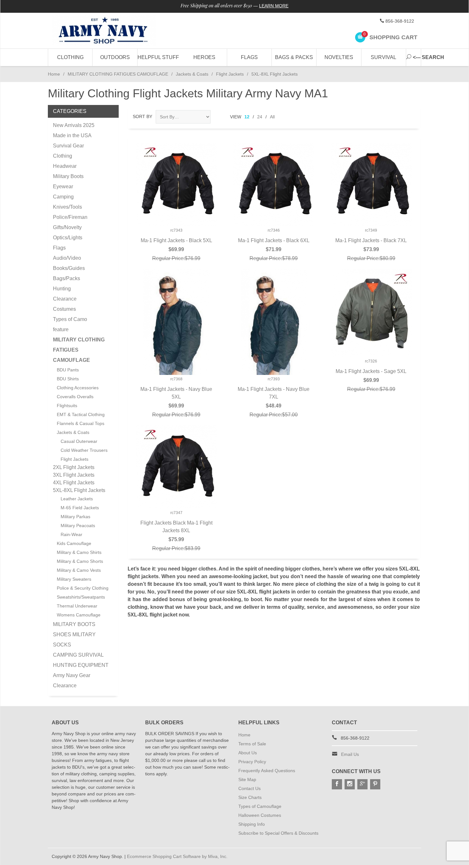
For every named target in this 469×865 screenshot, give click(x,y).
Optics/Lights (67, 237)
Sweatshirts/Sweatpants (81, 597)
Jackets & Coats (192, 74)
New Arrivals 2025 (73, 125)
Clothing (70, 57)
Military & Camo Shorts (80, 561)
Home (54, 74)
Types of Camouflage (259, 806)
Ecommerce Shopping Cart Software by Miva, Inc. (177, 856)
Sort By (142, 116)
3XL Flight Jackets (73, 475)
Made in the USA (72, 135)
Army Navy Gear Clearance (71, 680)
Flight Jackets (230, 74)
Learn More (273, 5)
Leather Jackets (77, 498)
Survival (383, 57)
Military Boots (68, 176)
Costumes (64, 309)
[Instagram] (350, 784)
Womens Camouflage (78, 614)
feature (61, 329)
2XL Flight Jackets (73, 467)
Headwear (65, 166)
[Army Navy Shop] (110, 31)
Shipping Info (251, 824)
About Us (247, 752)
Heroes (204, 57)
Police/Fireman (70, 217)
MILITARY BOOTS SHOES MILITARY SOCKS (74, 634)
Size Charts (250, 797)
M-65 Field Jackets (80, 507)
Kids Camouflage (74, 543)
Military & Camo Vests (79, 570)
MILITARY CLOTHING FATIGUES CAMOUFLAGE (118, 74)
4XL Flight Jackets (73, 482)
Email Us (350, 754)
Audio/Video (67, 258)
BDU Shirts (68, 378)
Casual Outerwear (79, 441)
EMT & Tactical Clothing (81, 414)
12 (246, 116)
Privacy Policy (252, 761)
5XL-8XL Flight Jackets (79, 490)
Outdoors (115, 57)
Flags (249, 57)
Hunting (62, 288)
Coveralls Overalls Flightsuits (75, 401)
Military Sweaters (74, 579)
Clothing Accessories (78, 387)
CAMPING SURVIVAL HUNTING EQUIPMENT (80, 660)
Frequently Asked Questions (266, 770)
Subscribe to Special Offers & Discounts (278, 833)
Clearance (65, 299)
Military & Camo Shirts (79, 552)
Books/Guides (69, 268)
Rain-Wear (71, 534)
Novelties (338, 57)
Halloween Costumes (259, 815)
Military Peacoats (78, 525)
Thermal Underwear (77, 605)
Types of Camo (70, 319)
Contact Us (249, 788)
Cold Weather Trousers (84, 450)
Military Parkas (75, 516)
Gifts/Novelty (67, 227)
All (272, 116)
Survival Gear (68, 145)
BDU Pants (68, 369)
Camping (63, 196)
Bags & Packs (294, 57)
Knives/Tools (67, 207)
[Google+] (362, 784)
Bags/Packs (66, 278)
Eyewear (63, 186)
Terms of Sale (252, 743)
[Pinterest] (375, 784)
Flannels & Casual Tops (80, 423)
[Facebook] (337, 784)
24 (259, 116)
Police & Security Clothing (82, 588)
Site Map (247, 779)
